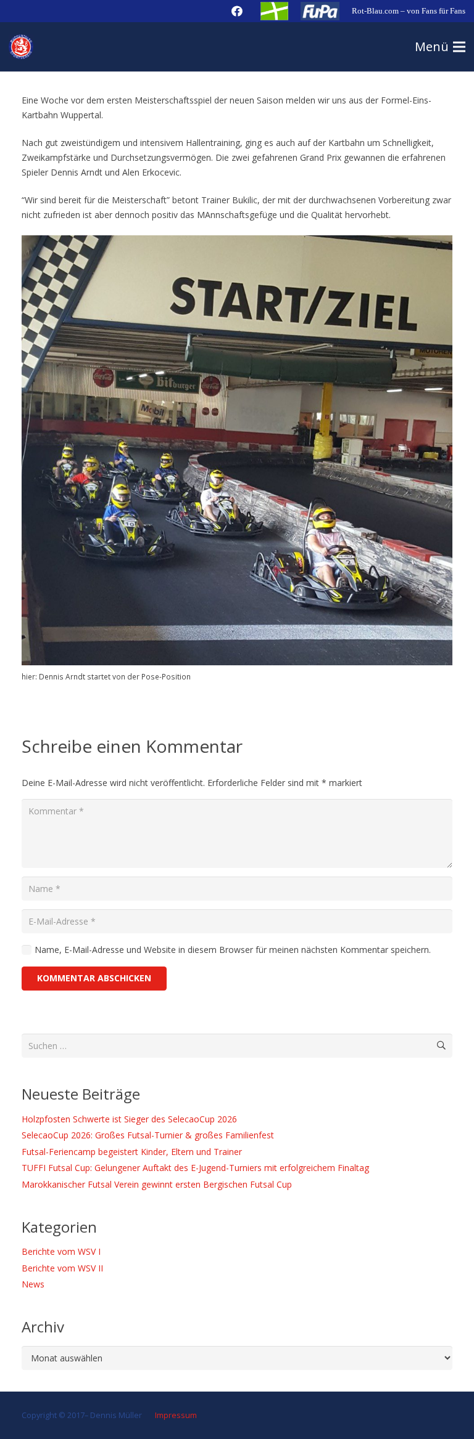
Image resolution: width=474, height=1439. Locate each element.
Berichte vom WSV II (62, 1268)
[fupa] (320, 11)
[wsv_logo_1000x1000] (21, 46)
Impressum (175, 1415)
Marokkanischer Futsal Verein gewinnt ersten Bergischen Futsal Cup (157, 1184)
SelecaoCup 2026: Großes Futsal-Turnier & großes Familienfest (148, 1135)
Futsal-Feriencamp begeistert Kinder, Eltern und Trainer (132, 1151)
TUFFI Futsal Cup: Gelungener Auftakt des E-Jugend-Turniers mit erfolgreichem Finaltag (195, 1167)
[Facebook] (237, 11)
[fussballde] (274, 11)
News (33, 1284)
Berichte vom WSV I (61, 1251)
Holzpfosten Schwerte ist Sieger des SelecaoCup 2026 (129, 1119)
